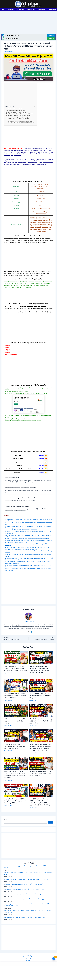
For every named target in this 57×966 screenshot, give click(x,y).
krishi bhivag (20, 9)
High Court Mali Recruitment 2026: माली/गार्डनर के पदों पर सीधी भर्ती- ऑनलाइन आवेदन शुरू (15, 721)
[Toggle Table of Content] (33, 107)
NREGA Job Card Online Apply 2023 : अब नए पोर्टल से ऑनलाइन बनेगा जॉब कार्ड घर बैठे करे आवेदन (27, 538)
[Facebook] (25, 632)
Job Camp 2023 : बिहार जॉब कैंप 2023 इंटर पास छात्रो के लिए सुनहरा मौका (21, 529)
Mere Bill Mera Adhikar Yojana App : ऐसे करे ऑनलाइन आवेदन (18, 117)
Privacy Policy (28, 955)
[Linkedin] (31, 632)
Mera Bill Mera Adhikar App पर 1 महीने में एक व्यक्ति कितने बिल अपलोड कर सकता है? (21, 122)
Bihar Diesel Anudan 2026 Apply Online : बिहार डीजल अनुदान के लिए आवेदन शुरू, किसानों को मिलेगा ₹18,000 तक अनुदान (15, 668)
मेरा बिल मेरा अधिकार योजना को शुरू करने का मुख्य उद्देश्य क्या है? (17, 124)
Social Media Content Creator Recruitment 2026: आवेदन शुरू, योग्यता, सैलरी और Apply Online (15, 746)
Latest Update (41, 9)
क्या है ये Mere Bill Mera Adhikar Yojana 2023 (15, 110)
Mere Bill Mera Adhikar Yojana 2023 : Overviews (16, 109)
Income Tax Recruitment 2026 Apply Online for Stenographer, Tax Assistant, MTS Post (15, 801)
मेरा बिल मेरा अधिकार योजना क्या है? (13, 120)
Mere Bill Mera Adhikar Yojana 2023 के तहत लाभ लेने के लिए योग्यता (19, 113)
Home (2, 9)
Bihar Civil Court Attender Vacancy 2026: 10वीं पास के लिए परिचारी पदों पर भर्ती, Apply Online (40, 721)
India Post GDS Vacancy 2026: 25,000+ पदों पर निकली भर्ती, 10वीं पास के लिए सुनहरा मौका (40, 696)
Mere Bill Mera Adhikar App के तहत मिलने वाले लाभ (16, 112)
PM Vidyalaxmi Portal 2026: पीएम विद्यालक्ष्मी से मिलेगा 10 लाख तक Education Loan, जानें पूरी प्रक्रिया (15, 696)
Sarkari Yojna (11, 9)
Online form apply (31, 9)
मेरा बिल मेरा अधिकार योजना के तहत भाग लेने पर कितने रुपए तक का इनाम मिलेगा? (20, 121)
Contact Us (28, 960)
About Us (28, 958)
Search (5, 819)
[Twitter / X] (28, 632)
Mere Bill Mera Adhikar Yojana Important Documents (18, 115)
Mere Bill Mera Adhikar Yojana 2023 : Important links (17, 118)
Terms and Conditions (28, 957)
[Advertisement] (28, 23)
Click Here (41, 455)
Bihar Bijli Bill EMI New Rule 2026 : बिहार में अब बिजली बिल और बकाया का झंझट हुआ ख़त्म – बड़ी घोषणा (40, 773)
